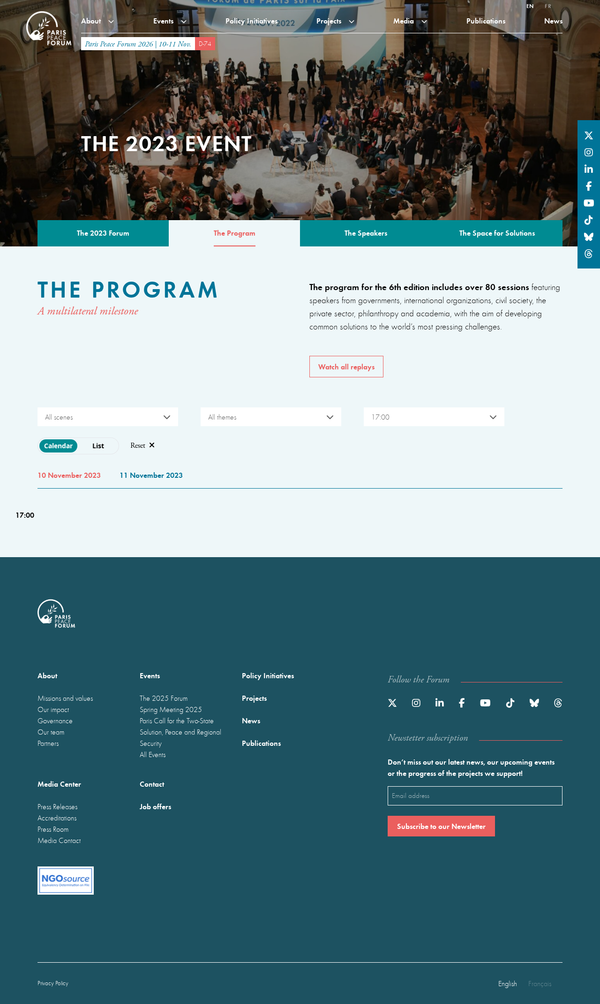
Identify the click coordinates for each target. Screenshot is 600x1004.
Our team (51, 731)
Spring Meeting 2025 (171, 709)
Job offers (155, 806)
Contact (152, 784)
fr (548, 5)
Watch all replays (346, 366)
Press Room (53, 829)
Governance (55, 720)
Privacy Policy (53, 983)
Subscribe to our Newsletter (441, 826)
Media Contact (59, 840)
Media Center (59, 784)
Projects (329, 20)
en (530, 5)
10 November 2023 (69, 475)
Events (164, 20)
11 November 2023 (151, 475)
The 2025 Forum (164, 698)
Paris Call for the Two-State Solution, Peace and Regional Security (180, 732)
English (507, 983)
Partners (48, 743)
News (553, 20)
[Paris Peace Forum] (48, 11)
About (92, 20)
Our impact (53, 709)
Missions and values (65, 698)
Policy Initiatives (251, 20)
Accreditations (57, 817)
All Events (152, 754)
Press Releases (57, 806)
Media (404, 20)
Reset (137, 446)
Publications (485, 20)
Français (539, 983)
